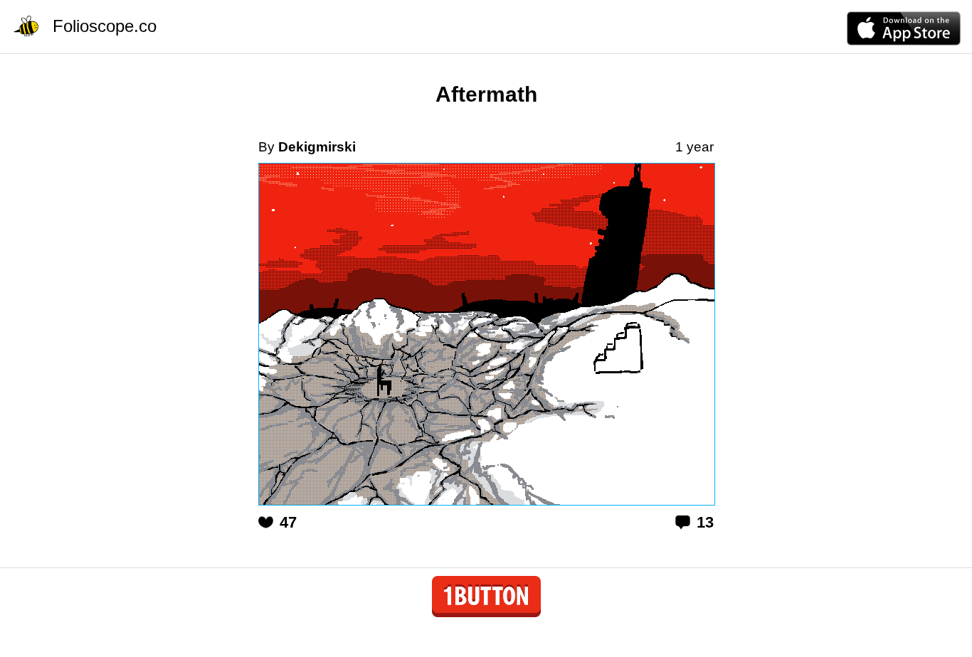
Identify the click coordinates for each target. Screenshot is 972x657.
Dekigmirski (317, 146)
